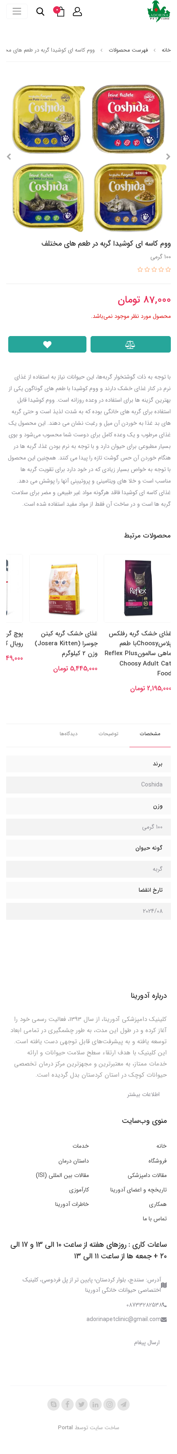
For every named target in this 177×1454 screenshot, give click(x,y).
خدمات (80, 1146)
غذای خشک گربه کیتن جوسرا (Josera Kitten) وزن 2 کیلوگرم (66, 644)
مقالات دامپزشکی (147, 1175)
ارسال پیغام (147, 1342)
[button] (77, 11)
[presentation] (168, 157)
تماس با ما (155, 1218)
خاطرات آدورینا (72, 1204)
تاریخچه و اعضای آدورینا (138, 1189)
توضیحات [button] (109, 734)
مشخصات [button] (150, 734)
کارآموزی (79, 1189)
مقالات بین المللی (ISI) (62, 1175)
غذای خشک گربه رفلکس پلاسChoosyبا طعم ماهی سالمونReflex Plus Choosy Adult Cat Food (138, 654)
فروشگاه (158, 1160)
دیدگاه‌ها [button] (68, 734)
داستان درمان (73, 1160)
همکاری (158, 1204)
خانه (161, 1146)
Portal (65, 1427)
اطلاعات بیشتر (143, 1094)
